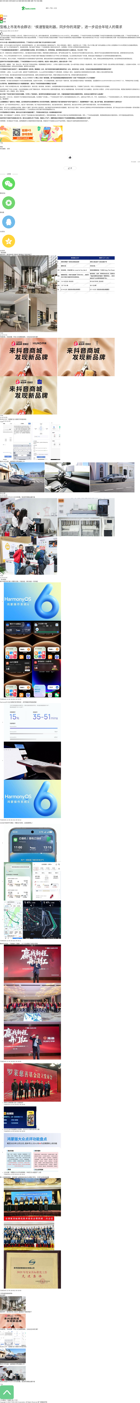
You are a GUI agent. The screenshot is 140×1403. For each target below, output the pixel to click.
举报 (1, 147)
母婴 (19, 1)
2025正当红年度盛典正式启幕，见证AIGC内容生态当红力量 (21, 1129)
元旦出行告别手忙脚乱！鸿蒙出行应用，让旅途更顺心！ (16, 823)
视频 (22, 1)
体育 (10, 1)
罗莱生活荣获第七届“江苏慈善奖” (13, 1102)
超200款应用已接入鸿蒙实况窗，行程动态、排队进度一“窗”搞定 (19, 581)
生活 (16, 1)
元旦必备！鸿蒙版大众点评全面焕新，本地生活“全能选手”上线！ (23, 1172)
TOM (1, 421)
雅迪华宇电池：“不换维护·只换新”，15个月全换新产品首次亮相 (19, 943)
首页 (1, 1)
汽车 (35, 1)
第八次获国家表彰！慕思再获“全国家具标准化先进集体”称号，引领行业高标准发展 (24, 1177)
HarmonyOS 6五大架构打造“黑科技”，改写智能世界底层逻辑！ (19, 702)
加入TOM (15, 1400)
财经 (25, 1)
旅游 (13, 1)
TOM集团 (3, 1400)
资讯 (4, 1)
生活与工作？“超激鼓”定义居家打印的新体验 (13, 419)
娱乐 (7, 1)
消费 (31, 1)
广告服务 (8, 1400)
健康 (28, 1)
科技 (38, 1)
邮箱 (41, 1)
